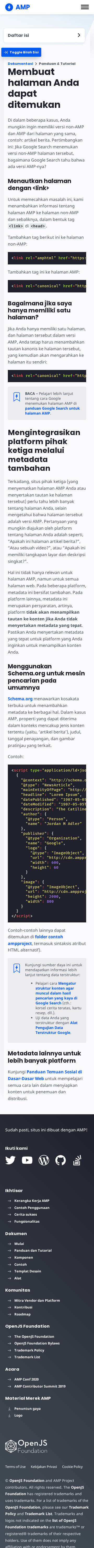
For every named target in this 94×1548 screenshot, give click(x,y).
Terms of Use (15, 1466)
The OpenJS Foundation (34, 1336)
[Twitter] (10, 1160)
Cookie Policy (72, 1466)
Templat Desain (27, 1271)
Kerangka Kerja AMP (31, 1200)
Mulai (19, 1243)
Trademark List (27, 1357)
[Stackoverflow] (77, 1160)
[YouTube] (27, 1160)
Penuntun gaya (27, 1408)
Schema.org (20, 699)
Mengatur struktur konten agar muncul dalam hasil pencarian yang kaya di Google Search (56, 993)
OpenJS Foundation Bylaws (37, 1343)
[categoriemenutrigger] (21, 52)
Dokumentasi (20, 63)
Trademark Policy (29, 1350)
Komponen (23, 1257)
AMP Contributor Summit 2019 (40, 1386)
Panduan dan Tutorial (33, 1250)
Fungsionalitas (26, 1221)
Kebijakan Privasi (44, 1466)
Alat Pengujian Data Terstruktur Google (57, 1027)
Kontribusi (23, 1307)
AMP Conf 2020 (26, 1379)
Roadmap (22, 1314)
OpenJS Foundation (26, 1480)
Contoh (20, 1264)
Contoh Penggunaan (32, 1207)
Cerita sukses (25, 1214)
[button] (85, 7)
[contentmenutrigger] (44, 35)
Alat (17, 1278)
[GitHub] (60, 1160)
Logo (18, 1415)
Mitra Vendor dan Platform (37, 1300)
